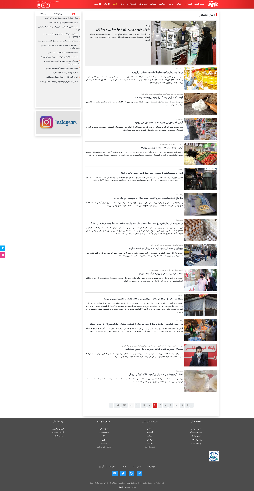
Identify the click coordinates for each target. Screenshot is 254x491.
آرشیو (101, 466)
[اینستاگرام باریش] (58, 122)
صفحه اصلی (199, 4)
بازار (104, 435)
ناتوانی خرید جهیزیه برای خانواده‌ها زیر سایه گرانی (123, 29)
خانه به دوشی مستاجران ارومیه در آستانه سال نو (161, 273)
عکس (96, 4)
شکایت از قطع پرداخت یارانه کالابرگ (65, 72)
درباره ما (124, 466)
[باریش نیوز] (213, 4)
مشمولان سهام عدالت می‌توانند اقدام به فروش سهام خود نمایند (154, 349)
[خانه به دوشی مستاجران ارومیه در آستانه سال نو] (200, 280)
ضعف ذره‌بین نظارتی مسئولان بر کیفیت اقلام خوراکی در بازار (156, 374)
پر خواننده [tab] (58, 13)
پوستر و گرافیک (196, 439)
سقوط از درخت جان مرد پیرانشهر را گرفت (63, 22)
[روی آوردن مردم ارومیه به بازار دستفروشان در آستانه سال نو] (200, 255)
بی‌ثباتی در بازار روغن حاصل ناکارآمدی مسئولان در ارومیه (157, 72)
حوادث (104, 443)
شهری (104, 439)
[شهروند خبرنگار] (43, 6)
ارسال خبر (151, 466)
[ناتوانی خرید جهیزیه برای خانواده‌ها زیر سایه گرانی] (183, 43)
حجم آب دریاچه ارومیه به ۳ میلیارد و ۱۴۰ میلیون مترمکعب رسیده (62, 62)
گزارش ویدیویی (58, 428)
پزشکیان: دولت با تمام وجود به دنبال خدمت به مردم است (58, 41)
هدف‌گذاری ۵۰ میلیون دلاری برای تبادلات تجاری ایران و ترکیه (59, 28)
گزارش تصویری (58, 432)
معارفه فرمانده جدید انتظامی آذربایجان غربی (62, 52)
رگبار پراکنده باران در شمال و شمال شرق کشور (62, 77)
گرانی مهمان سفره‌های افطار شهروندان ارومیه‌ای (161, 148)
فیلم (106, 4)
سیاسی (162, 4)
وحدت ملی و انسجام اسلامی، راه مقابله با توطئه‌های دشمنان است (60, 47)
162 (117, 405)
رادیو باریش (58, 435)
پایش (122, 4)
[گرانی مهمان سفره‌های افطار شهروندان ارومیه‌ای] (200, 154)
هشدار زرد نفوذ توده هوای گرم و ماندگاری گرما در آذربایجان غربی (61, 35)
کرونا (115, 4)
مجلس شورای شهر (104, 447)
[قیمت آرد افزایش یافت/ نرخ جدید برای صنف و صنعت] (200, 104)
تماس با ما (137, 466)
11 (137, 405)
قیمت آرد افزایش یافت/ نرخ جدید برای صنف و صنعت (159, 97)
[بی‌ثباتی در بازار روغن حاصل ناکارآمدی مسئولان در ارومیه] (200, 78)
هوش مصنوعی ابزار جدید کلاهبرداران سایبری (62, 68)
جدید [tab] (73, 13)
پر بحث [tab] (43, 13)
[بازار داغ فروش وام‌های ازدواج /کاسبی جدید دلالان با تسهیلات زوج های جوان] (200, 204)
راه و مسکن (104, 428)
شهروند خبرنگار (196, 432)
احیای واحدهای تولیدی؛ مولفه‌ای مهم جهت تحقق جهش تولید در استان (151, 173)
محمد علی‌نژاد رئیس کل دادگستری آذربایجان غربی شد (59, 56)
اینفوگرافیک (195, 435)
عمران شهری (104, 432)
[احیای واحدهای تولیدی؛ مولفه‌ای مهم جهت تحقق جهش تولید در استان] (200, 179)
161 (124, 405)
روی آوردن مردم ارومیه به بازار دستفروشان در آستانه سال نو (156, 248)
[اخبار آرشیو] (39, 6)
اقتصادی (188, 4)
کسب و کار (143, 4)
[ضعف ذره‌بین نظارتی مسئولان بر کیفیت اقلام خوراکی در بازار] (200, 381)
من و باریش (196, 428)
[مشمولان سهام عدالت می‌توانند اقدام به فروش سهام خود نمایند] (200, 355)
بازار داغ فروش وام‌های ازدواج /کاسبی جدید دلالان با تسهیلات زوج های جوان (148, 198)
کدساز (120, 487)
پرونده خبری (196, 443)
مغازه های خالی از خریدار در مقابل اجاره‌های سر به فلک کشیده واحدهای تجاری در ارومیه (143, 299)
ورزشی (170, 4)
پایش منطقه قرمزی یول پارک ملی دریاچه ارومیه (61, 18)
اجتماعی (179, 4)
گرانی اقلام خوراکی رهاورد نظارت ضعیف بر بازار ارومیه (159, 122)
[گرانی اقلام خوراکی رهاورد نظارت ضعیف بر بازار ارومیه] (200, 129)
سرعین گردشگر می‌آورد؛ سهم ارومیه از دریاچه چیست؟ (59, 81)
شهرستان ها (131, 4)
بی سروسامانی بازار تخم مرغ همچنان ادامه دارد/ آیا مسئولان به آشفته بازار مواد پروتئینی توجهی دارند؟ (137, 223)
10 (144, 405)
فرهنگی (153, 4)
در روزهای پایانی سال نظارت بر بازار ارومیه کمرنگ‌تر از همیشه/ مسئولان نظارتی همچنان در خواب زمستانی (136, 324)
